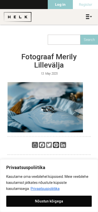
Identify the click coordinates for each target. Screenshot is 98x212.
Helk (17, 17)
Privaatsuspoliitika (45, 189)
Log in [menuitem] (60, 4)
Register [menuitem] (85, 4)
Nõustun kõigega (49, 201)
